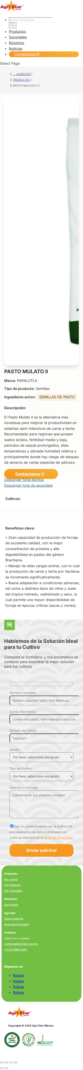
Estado (14, 749)
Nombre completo (23, 693)
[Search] (12, 25)
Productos (17, 31)
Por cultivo (11, 879)
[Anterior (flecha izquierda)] (2, 1068)
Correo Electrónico (23, 712)
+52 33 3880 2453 (15, 949)
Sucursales (18, 37)
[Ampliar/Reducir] (2, 1062)
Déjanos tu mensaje (24, 787)
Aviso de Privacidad (58, 837)
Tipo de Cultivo (20, 768)
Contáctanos (25, 54)
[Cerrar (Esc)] (15, 1062)
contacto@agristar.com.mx (21, 943)
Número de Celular (23, 730)
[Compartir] (11, 1062)
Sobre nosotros (13, 918)
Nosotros (16, 43)
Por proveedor (13, 890)
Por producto (12, 885)
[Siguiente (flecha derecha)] (6, 1068)
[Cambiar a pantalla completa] (6, 1062)
